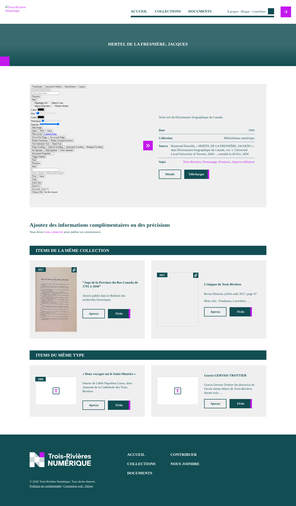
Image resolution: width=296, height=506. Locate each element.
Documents (200, 11)
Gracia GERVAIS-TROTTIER (225, 375)
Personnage (210, 161)
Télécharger (196, 174)
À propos (232, 11)
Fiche (119, 313)
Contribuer (259, 11)
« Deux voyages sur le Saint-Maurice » (109, 374)
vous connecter (53, 232)
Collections (168, 11)
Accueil (139, 11)
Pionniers (224, 161)
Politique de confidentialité (45, 486)
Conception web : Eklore (78, 486)
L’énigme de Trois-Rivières (222, 284)
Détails (170, 174)
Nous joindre (185, 464)
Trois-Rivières (192, 161)
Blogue (245, 11)
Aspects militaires (243, 161)
